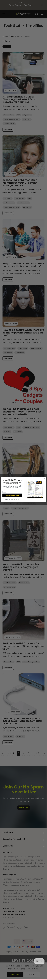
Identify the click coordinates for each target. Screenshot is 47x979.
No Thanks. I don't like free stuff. (12, 499)
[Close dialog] (44, 478)
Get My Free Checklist (12, 495)
